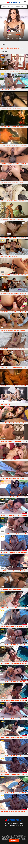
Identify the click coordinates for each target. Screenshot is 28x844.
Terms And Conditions (9, 825)
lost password (9, 823)
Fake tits (16, 48)
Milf (9, 47)
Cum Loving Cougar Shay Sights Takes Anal (11, 108)
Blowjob (12, 48)
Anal (2, 47)
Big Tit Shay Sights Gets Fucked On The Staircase (12, 219)
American (18, 34)
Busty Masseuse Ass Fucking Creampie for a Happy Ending (14, 200)
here (5, 836)
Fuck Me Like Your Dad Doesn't (8, 89)
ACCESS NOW (14, 840)
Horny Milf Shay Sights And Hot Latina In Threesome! (13, 330)
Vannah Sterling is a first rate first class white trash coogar (14, 441)
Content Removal (18, 827)
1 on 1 (17, 47)
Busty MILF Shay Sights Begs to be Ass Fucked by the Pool (14, 311)
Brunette (13, 47)
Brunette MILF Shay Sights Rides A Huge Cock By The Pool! (14, 792)
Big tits (6, 47)
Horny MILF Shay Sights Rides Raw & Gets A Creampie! (13, 811)
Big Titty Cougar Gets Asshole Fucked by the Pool (12, 478)
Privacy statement (19, 825)
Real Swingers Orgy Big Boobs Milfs (9, 256)
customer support (18, 823)
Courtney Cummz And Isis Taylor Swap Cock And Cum (13, 422)
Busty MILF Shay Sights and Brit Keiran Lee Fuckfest (13, 348)
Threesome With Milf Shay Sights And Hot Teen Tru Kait (13, 367)
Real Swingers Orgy (5, 404)
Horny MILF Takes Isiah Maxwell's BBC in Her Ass (12, 182)
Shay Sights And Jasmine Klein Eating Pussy (11, 589)
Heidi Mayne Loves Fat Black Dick (8, 459)
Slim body (21, 48)
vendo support (9, 827)
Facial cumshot (5, 48)
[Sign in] (25, 2)
